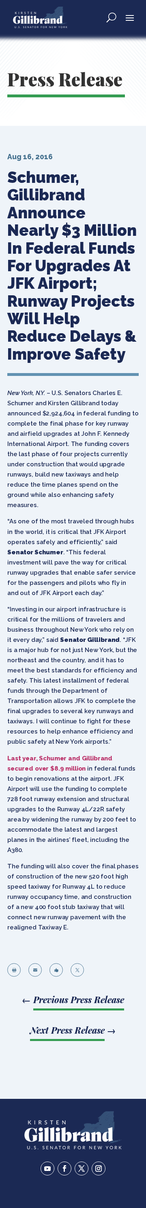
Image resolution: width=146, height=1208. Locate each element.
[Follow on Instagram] (98, 1168)
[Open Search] (111, 17)
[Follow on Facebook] (64, 1168)
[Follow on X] (81, 1168)
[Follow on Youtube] (47, 1168)
